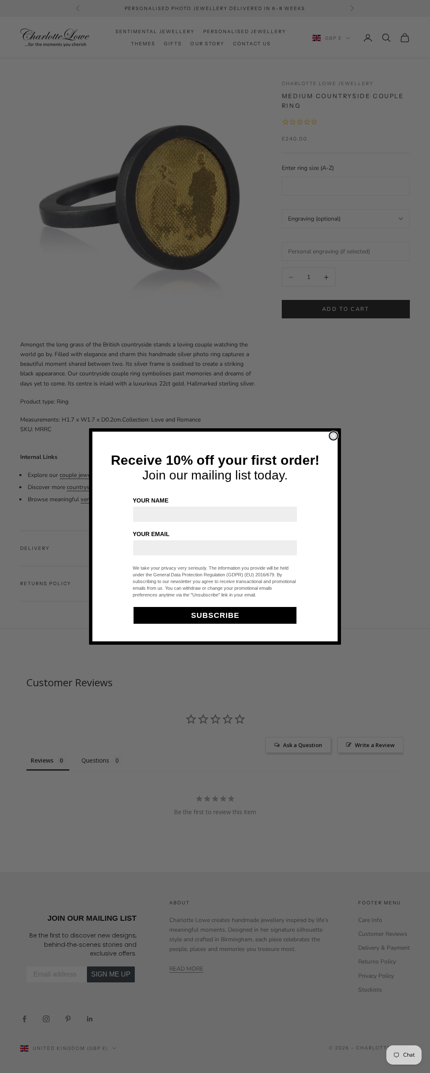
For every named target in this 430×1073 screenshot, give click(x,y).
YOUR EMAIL (151, 534)
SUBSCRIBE (215, 615)
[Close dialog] (333, 436)
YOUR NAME (150, 500)
